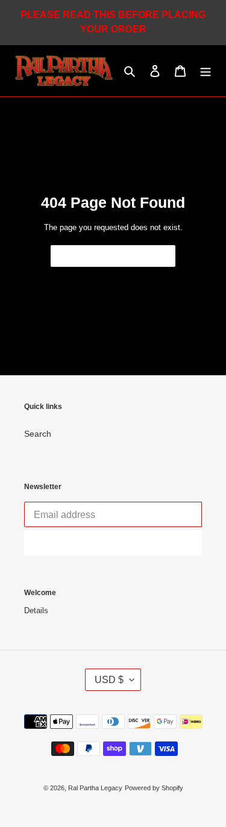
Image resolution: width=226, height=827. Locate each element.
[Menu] (205, 70)
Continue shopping (104, 256)
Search (37, 433)
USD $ (109, 680)
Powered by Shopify (154, 787)
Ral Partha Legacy (95, 787)
